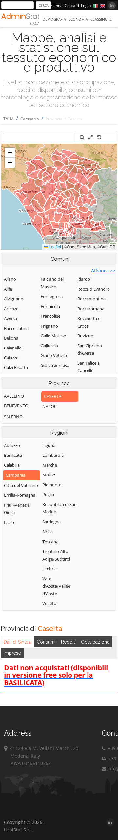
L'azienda (54, 5)
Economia (78, 19)
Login (86, 5)
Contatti (72, 5)
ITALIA (8, 119)
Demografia (54, 19)
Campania (29, 119)
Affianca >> (103, 270)
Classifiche (101, 19)
